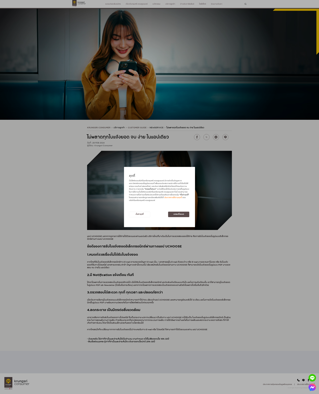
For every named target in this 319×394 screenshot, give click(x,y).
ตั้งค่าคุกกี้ (140, 214)
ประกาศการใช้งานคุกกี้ (173, 197)
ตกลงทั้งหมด (178, 214)
